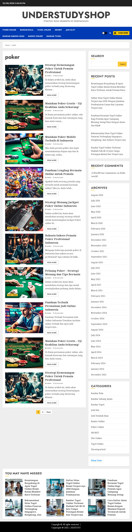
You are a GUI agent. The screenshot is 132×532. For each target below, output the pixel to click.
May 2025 (95, 279)
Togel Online (44, 30)
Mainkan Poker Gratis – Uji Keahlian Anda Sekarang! (63, 105)
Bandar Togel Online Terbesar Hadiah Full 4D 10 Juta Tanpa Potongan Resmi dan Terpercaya (107, 151)
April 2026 (96, 217)
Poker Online (9, 30)
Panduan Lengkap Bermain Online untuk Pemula (63, 172)
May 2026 (95, 211)
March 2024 (97, 357)
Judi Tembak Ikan (100, 415)
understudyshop (66, 15)
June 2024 (96, 340)
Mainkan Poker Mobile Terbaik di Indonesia (60, 138)
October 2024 (97, 318)
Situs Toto (96, 460)
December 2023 (98, 374)
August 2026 (97, 195)
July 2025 (95, 268)
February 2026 (98, 228)
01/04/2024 (59, 348)
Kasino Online (35, 36)
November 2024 (99, 312)
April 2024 (96, 352)
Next (49, 412)
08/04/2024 (59, 111)
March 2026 (97, 223)
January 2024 (97, 369)
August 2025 (97, 262)
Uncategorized (98, 449)
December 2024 (98, 307)
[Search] (110, 33)
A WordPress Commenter (103, 173)
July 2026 (95, 200)
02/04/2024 (59, 313)
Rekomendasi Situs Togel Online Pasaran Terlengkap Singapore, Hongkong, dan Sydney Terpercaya (108, 136)
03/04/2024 (59, 278)
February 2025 (98, 296)
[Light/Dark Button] (104, 33)
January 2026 (97, 234)
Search (97, 56)
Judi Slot (70, 30)
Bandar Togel (54, 36)
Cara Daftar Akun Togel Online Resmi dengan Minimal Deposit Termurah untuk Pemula (117, 507)
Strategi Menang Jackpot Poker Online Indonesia (62, 204)
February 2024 (98, 363)
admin (49, 76)
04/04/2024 (59, 246)
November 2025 (99, 245)
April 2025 (96, 284)
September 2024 (99, 324)
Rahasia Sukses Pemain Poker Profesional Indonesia (60, 239)
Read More (51, 95)
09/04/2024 (59, 76)
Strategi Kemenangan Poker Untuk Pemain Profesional (59, 68)
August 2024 (97, 329)
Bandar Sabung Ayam (13, 36)
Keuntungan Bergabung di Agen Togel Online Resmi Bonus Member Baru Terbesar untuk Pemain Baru (108, 86)
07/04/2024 (59, 144)
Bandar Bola (26, 30)
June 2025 (96, 273)
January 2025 (97, 301)
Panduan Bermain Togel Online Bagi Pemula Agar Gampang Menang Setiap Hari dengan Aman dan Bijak (108, 120)
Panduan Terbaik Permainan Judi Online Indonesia (60, 306)
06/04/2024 (59, 177)
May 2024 (95, 346)
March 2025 (97, 290)
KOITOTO (76, 527)
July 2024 (95, 335)
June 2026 (96, 206)
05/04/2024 (59, 209)
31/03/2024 (59, 383)
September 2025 (99, 256)
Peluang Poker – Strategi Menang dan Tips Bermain (62, 272)
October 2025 (97, 251)
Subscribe (123, 33)
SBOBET (58, 30)
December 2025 (98, 239)
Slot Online (96, 438)
